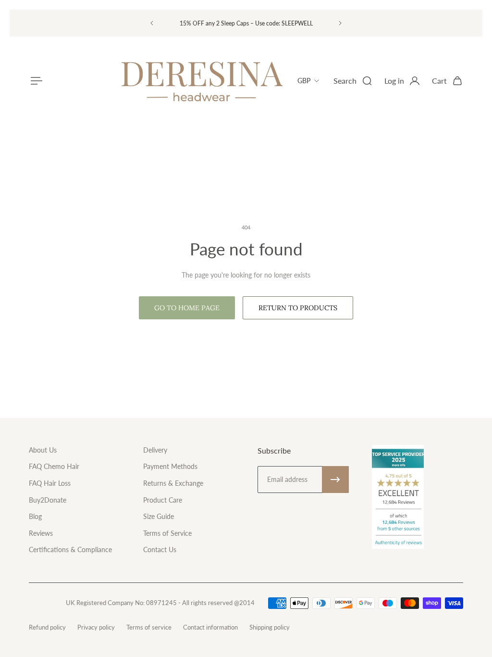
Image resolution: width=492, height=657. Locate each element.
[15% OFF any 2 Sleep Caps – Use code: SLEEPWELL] (246, 23)
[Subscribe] (335, 479)
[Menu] (34, 80)
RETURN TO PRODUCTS (297, 307)
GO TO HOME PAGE (187, 307)
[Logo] (201, 81)
